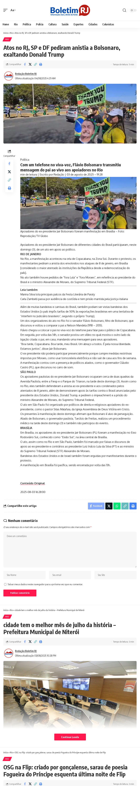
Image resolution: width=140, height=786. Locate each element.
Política (24, 159)
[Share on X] (30, 64)
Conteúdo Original (32, 483)
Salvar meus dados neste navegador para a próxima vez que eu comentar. (45, 584)
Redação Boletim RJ (26, 73)
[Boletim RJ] (70, 10)
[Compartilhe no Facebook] (24, 64)
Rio (11, 33)
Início (5, 33)
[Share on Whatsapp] (117, 506)
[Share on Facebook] (24, 641)
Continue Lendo (70, 737)
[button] (6, 10)
